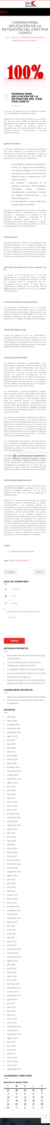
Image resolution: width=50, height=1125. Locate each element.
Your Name (16, 589)
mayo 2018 (11, 1049)
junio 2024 (11, 790)
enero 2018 (12, 1065)
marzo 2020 (12, 976)
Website (14, 603)
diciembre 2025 (13, 724)
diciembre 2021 (13, 906)
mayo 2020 (11, 972)
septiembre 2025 (14, 732)
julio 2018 (11, 1042)
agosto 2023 (12, 829)
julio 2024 (11, 786)
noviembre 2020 (14, 949)
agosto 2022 (12, 875)
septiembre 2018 (14, 1034)
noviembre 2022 (14, 864)
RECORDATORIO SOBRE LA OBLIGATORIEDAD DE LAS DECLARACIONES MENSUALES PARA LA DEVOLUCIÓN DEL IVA (26, 680)
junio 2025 (11, 744)
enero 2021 (12, 945)
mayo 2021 (11, 933)
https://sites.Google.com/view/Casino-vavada (26, 697)
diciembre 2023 (13, 813)
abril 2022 (11, 891)
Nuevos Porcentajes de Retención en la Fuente (26, 673)
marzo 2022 (12, 895)
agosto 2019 (12, 999)
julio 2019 (11, 1003)
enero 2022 (12, 902)
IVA (15, 560)
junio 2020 (11, 968)
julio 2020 (11, 964)
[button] (28, 455)
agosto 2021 (12, 922)
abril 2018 (11, 1053)
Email (13, 596)
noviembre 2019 (14, 988)
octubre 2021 (12, 914)
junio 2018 (11, 1046)
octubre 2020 (12, 953)
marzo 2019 (12, 1019)
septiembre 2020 (14, 957)
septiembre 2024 (14, 779)
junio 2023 (11, 837)
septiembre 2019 (14, 995)
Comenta (12, 617)
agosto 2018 (12, 1038)
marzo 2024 (12, 802)
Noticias (15, 37)
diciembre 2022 (13, 860)
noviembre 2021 (14, 910)
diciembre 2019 (13, 984)
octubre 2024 (12, 775)
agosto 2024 (12, 782)
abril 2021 (11, 937)
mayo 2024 (11, 794)
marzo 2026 (12, 720)
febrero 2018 (12, 1061)
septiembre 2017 (14, 1069)
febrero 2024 (12, 806)
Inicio (7, 37)
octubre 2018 (12, 1030)
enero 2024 (12, 809)
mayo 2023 (11, 840)
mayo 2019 (11, 1011)
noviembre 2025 (14, 728)
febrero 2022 (12, 899)
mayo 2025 (11, 748)
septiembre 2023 (14, 825)
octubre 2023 (12, 821)
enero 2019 (12, 1022)
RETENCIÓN (23, 560)
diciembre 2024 (13, 767)
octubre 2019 (12, 991)
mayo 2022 (11, 887)
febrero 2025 (12, 759)
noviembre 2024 (14, 771)
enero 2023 (12, 856)
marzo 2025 (12, 755)
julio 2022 (11, 879)
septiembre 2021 (14, 918)
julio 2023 (11, 833)
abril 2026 (11, 717)
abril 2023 (11, 844)
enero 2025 (12, 763)
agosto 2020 (12, 960)
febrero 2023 (12, 852)
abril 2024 (11, 798)
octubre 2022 (12, 868)
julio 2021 (11, 926)
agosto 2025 (12, 736)
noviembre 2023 (14, 817)
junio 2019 (11, 1007)
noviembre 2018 (14, 1026)
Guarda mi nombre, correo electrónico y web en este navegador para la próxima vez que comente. (24, 612)
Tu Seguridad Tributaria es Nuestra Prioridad (25, 669)
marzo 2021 (12, 941)
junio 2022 (11, 883)
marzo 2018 (12, 1057)
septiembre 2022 (14, 871)
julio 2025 (11, 740)
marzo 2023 (12, 848)
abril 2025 (11, 751)
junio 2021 (11, 929)
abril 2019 (11, 1015)
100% (11, 560)
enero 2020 (12, 980)
